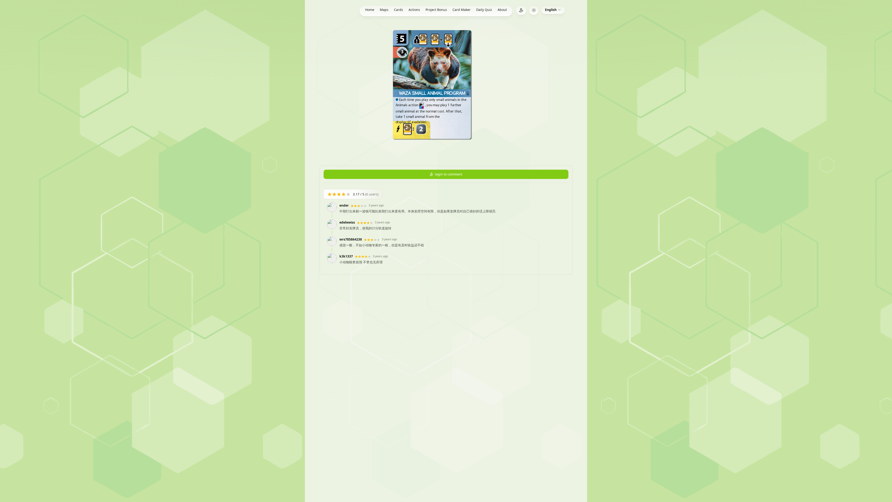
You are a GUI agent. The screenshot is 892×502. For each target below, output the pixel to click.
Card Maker (462, 9)
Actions (414, 9)
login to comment (448, 174)
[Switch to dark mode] (533, 10)
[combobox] (553, 10)
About (502, 9)
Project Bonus (436, 9)
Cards (398, 9)
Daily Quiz (484, 9)
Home (369, 9)
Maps (384, 9)
